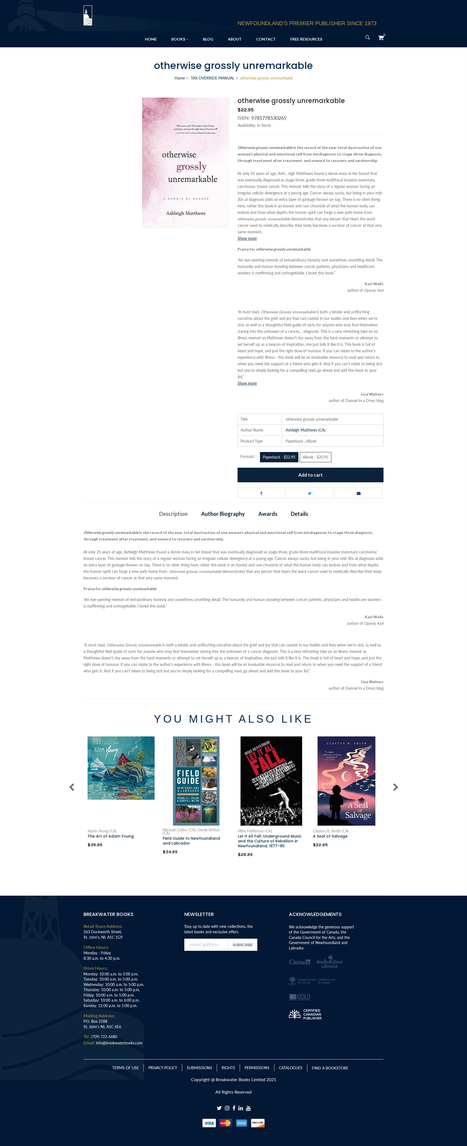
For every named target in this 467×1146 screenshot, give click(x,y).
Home (180, 78)
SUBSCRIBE (243, 944)
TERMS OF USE (125, 1067)
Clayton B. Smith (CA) (331, 831)
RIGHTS (228, 1067)
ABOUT (235, 39)
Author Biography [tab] (223, 513)
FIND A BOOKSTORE (330, 1068)
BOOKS (178, 39)
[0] (380, 37)
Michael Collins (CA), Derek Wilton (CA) (191, 831)
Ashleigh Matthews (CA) (305, 430)
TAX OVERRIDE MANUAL (212, 78)
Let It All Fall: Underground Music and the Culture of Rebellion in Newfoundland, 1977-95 (270, 841)
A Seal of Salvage (330, 836)
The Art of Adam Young (111, 836)
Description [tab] (173, 513)
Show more (247, 238)
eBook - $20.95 (315, 457)
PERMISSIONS (257, 1067)
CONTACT (266, 39)
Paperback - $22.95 (279, 457)
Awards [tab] (267, 513)
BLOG (208, 39)
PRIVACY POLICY (162, 1067)
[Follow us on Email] (358, 493)
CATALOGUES (290, 1067)
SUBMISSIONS (199, 1067)
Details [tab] (299, 513)
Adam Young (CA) (102, 831)
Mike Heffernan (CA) (255, 831)
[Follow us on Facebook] (261, 493)
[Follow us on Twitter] (309, 493)
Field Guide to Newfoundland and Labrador (191, 841)
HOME (151, 39)
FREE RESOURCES (306, 39)
